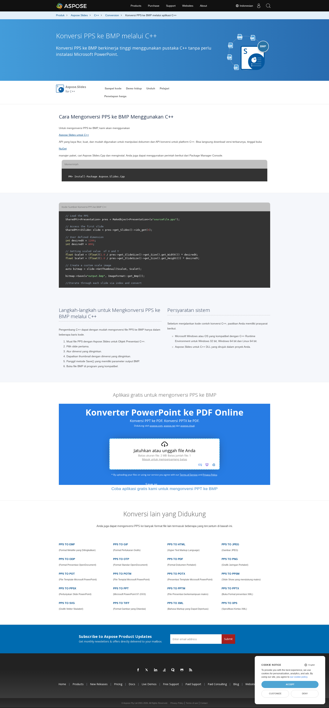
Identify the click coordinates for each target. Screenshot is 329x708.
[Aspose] (71, 5)
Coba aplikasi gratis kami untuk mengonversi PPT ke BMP (164, 488)
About (203, 5)
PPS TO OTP (121, 559)
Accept (290, 684)
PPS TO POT (67, 573)
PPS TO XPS (229, 603)
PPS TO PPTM (176, 588)
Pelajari (164, 88)
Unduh (150, 88)
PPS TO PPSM (231, 573)
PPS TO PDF (175, 559)
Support (171, 5)
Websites (187, 5)
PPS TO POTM (122, 573)
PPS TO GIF (120, 544)
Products (136, 5)
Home (62, 684)
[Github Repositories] (182, 670)
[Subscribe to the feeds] (190, 670)
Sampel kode (113, 88)
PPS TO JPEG (230, 544)
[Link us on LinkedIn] (155, 670)
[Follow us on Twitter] (147, 670)
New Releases (99, 684)
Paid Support (193, 684)
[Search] (268, 5)
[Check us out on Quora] (173, 670)
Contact (204, 703)
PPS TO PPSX (67, 588)
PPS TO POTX (176, 573)
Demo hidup (134, 88)
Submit (228, 639)
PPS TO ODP (67, 559)
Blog (236, 684)
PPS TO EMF (67, 544)
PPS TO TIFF (121, 603)
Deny (305, 693)
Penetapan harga (115, 96)
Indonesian (246, 5)
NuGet (63, 148)
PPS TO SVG (67, 603)
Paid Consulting (217, 684)
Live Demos (149, 684)
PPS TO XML (175, 603)
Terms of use (192, 703)
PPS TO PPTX (230, 588)
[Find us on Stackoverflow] (164, 670)
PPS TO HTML (176, 544)
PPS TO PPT (121, 588)
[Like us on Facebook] (138, 670)
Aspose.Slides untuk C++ (74, 134)
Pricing (118, 684)
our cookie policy (298, 677)
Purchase (153, 5)
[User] (259, 5)
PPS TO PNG (230, 559)
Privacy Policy (177, 703)
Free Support (171, 684)
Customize (275, 693)
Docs (132, 684)
